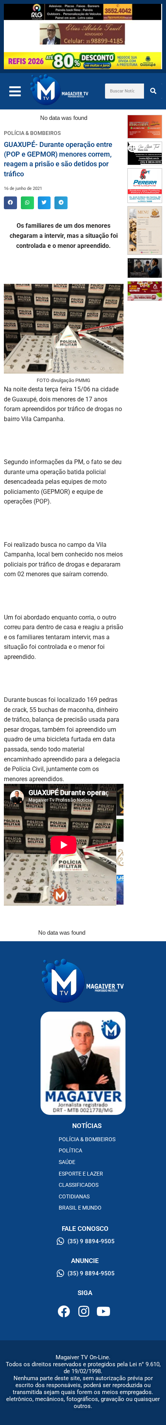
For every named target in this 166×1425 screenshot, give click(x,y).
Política (70, 1150)
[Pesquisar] (153, 91)
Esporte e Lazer (81, 1174)
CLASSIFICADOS (78, 1185)
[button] (10, 203)
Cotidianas (74, 1196)
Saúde (67, 1162)
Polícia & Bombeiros (87, 1139)
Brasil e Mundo (80, 1208)
